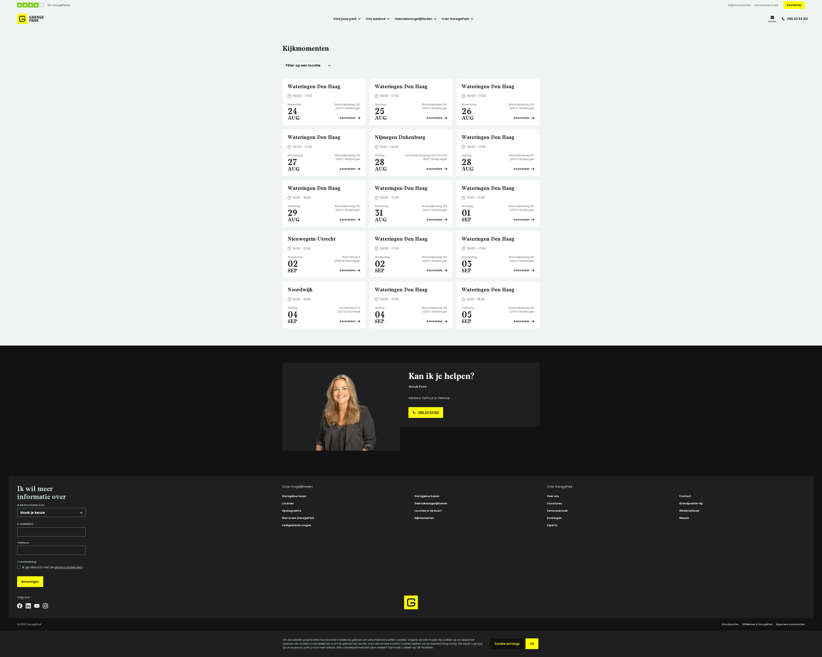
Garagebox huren (294, 496)
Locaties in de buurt (428, 510)
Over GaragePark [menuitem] (455, 19)
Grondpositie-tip (691, 503)
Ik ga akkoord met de (53, 567)
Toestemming (27, 561)
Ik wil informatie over (31, 505)
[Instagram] (45, 605)
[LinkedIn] (28, 605)
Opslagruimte (291, 510)
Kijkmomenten (739, 5)
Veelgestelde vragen (296, 525)
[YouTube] (36, 605)
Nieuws (684, 518)
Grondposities (730, 624)
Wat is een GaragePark (298, 518)
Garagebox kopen (426, 496)
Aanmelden (348, 118)
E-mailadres (26, 524)
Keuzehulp (794, 5)
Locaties (288, 503)
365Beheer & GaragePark (757, 624)
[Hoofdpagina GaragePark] (30, 19)
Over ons (553, 496)
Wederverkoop (689, 510)
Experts (552, 525)
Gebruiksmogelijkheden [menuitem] (413, 19)
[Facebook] (19, 605)
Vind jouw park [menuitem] (344, 19)
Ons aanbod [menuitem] (375, 19)
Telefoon (23, 543)
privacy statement (69, 567)
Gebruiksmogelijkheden (430, 503)
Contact (685, 496)
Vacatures (554, 503)
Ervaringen (554, 518)
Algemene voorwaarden (790, 624)
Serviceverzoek (766, 5)
